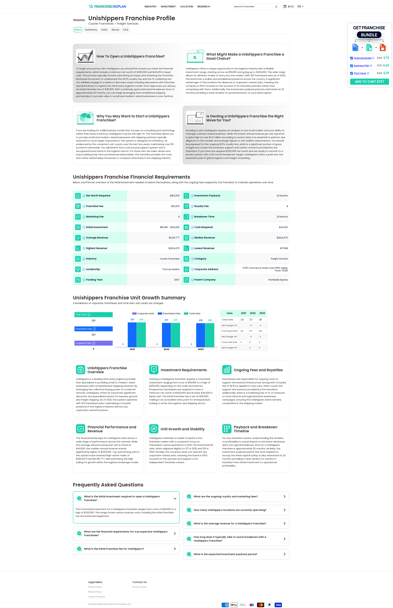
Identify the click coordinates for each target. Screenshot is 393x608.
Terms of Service (96, 596)
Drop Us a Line (139, 586)
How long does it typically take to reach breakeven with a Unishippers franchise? (230, 538)
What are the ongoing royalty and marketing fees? (226, 496)
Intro (78, 29)
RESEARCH (203, 6)
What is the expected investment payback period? (225, 554)
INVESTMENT (168, 6)
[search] (276, 7)
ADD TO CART (369, 81)
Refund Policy (95, 591)
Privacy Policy (95, 586)
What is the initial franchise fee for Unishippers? (114, 549)
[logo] (107, 6)
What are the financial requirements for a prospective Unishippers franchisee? (126, 533)
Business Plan (361, 65)
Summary (91, 29)
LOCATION (186, 6)
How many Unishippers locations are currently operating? (230, 510)
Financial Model (362, 58)
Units (104, 29)
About (115, 29)
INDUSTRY (150, 6)
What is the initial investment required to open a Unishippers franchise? (122, 498)
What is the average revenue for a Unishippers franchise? (230, 523)
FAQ (125, 29)
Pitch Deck (360, 73)
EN (299, 6)
